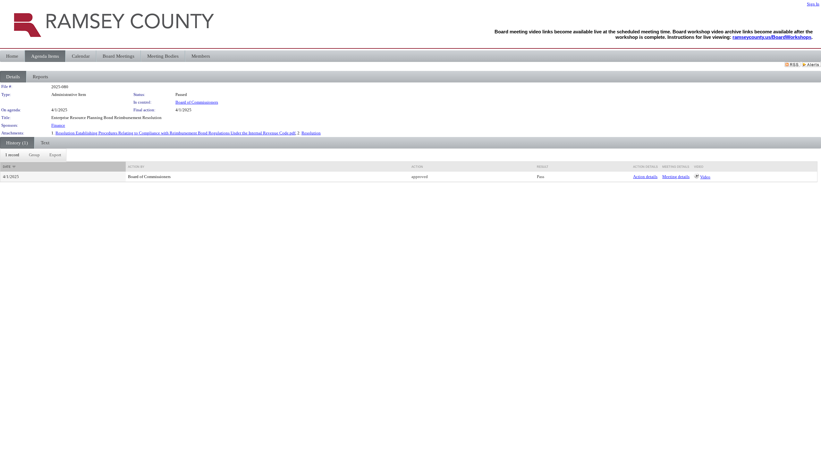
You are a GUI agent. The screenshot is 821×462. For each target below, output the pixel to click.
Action (417, 166)
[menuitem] (12, 155)
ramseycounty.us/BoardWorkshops (771, 37)
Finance (58, 125)
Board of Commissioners (196, 102)
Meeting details (676, 176)
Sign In (813, 4)
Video (705, 177)
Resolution (311, 133)
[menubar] (33, 155)
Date (7, 166)
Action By (136, 166)
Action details (645, 176)
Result (542, 166)
